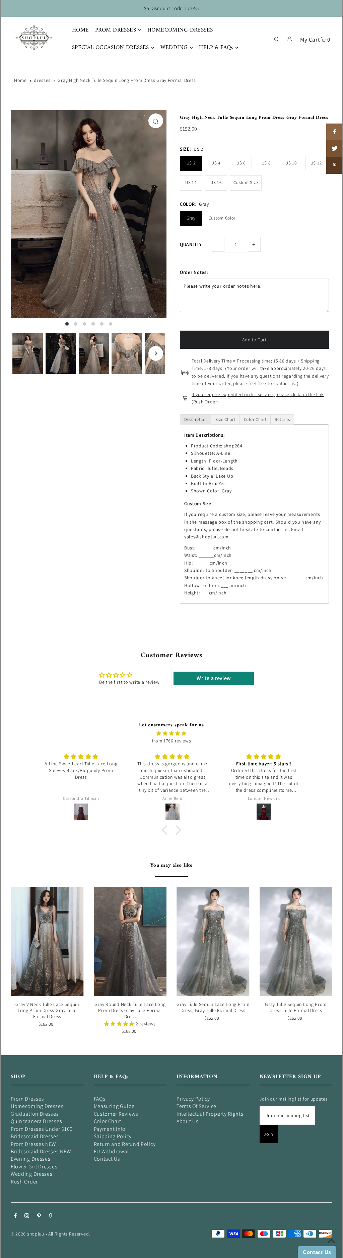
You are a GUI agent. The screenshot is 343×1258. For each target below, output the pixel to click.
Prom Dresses (27, 1098)
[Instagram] (26, 1216)
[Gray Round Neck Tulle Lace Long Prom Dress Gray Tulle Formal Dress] (130, 941)
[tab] (195, 419)
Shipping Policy (113, 1136)
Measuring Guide (114, 1106)
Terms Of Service (196, 1106)
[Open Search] (276, 38)
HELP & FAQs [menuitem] (216, 48)
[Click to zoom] (155, 120)
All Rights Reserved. (69, 1234)
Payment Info (110, 1128)
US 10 (291, 163)
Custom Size (245, 182)
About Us (188, 1121)
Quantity (191, 244)
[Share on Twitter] (334, 148)
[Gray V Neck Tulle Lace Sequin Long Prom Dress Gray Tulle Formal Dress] (47, 941)
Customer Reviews (116, 1113)
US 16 (216, 182)
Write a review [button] (214, 678)
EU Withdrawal (111, 1151)
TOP (331, 1248)
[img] (171, 733)
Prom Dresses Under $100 (42, 1128)
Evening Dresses (31, 1158)
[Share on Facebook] (334, 132)
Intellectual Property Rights (210, 1113)
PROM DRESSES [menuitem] (115, 30)
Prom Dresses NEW (33, 1144)
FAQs (100, 1098)
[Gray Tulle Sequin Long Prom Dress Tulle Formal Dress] (296, 941)
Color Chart (108, 1121)
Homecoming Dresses (37, 1106)
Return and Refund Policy (125, 1144)
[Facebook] (15, 1216)
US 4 (215, 163)
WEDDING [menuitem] (174, 48)
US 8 (266, 163)
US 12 (316, 163)
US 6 (241, 163)
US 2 (191, 163)
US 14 (191, 182)
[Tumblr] (51, 1216)
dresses (42, 80)
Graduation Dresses (35, 1113)
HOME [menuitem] (80, 30)
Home (20, 80)
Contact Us (107, 1158)
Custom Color (222, 218)
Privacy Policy (193, 1098)
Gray (191, 218)
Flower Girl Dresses (34, 1166)
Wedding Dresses (32, 1173)
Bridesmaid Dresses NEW (41, 1151)
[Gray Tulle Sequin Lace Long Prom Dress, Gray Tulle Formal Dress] (213, 941)
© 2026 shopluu (27, 1234)
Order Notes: (194, 272)
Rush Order (24, 1181)
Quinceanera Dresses (36, 1121)
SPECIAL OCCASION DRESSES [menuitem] (110, 48)
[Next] (155, 353)
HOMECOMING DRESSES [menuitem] (180, 30)
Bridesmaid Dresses (35, 1136)
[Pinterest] (39, 1216)
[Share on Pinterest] (334, 165)
